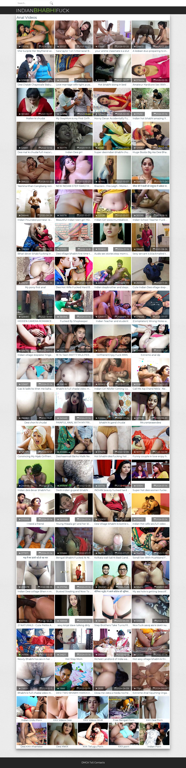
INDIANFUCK (42, 10)
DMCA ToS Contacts (93, 762)
